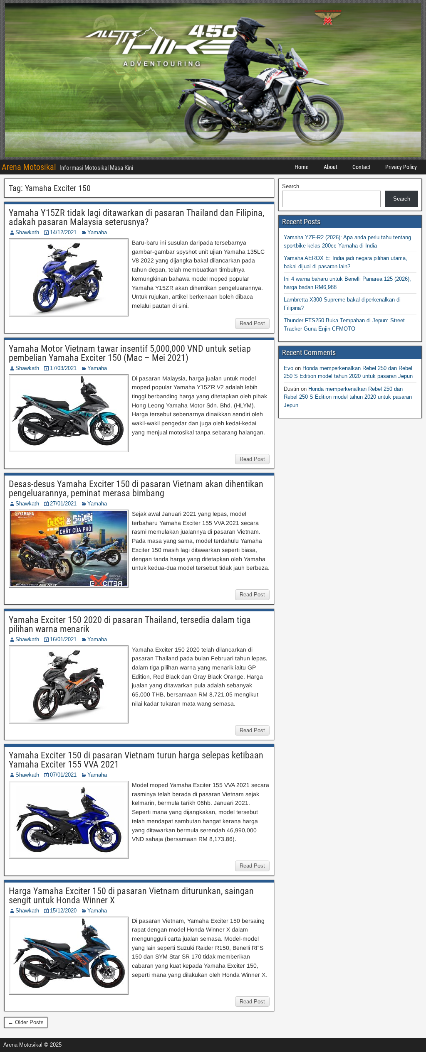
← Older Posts (26, 1022)
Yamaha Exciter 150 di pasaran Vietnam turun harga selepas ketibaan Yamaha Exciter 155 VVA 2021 (136, 760)
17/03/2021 (63, 368)
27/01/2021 (63, 503)
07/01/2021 (63, 775)
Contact (361, 167)
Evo (288, 368)
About (330, 167)
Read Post (252, 323)
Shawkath (27, 232)
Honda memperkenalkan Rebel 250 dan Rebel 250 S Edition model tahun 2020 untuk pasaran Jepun (348, 397)
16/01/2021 (63, 639)
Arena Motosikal (29, 167)
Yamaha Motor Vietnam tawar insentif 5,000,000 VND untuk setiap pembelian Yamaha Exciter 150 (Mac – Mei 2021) (130, 353)
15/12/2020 (63, 910)
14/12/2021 (63, 232)
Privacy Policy (401, 167)
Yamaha (97, 232)
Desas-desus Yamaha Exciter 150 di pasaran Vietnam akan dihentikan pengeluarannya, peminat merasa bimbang (136, 488)
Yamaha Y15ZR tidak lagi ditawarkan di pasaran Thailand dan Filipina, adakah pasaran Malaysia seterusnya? (136, 217)
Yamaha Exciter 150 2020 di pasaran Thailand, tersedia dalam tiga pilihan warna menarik (130, 624)
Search (290, 186)
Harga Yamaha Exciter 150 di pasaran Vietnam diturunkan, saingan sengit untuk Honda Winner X (131, 895)
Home (302, 167)
